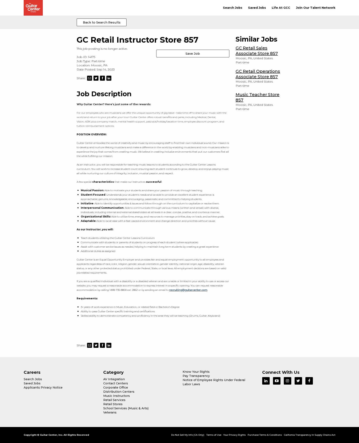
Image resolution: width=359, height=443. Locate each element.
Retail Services (114, 400)
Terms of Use (213, 434)
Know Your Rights (196, 372)
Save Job (193, 54)
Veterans (110, 412)
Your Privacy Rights (234, 434)
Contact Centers (115, 383)
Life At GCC (281, 8)
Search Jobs (232, 8)
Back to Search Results (101, 22)
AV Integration (114, 379)
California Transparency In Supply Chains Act (309, 434)
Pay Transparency (196, 376)
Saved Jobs (257, 8)
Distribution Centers (118, 392)
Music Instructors (116, 396)
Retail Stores (113, 404)
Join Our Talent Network (315, 8)
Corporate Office (115, 387)
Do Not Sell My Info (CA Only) (187, 434)
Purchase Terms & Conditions (265, 434)
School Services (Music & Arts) (126, 408)
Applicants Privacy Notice (43, 387)
